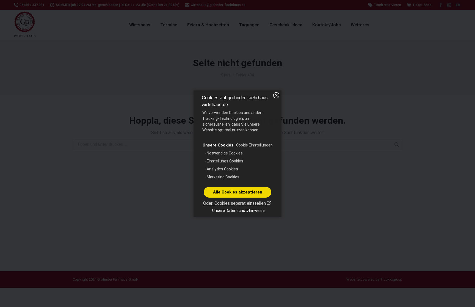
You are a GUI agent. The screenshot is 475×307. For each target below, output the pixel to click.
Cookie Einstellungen (254, 145)
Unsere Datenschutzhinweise (238, 210)
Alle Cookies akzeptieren (237, 192)
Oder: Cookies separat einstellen (235, 203)
